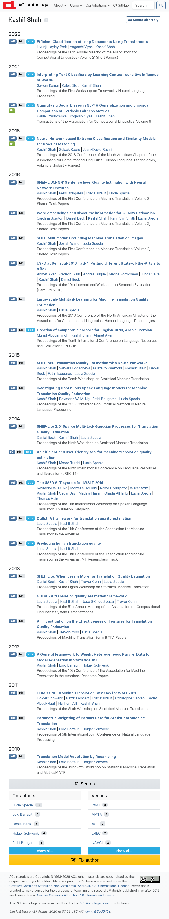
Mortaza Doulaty (83, 488)
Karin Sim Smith (122, 218)
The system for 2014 (70, 482)
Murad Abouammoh (52, 335)
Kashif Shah (105, 47)
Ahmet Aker (46, 274)
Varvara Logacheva (74, 368)
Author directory (145, 20)
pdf (12, 41)
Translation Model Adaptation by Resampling (76, 756)
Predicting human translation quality (69, 543)
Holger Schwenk (95, 665)
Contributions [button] (96, 5)
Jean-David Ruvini (97, 149)
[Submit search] (161, 5)
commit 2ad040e (97, 911)
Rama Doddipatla (113, 488)
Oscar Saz (67, 493)
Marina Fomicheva (123, 274)
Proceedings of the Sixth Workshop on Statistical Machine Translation (92, 708)
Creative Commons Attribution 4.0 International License (75, 895)
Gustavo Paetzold (107, 368)
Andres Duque (94, 274)
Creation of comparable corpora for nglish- (94, 330)
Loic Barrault (22, 814)
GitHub (123, 5)
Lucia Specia (119, 193)
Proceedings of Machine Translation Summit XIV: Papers (82, 637)
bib (21, 41)
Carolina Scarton (50, 218)
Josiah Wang (69, 243)
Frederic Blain (69, 274)
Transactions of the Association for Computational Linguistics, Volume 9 (94, 121)
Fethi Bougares (71, 193)
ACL (95, 824)
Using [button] (74, 5)
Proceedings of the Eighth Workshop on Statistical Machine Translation (93, 587)
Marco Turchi (69, 463)
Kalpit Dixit (70, 85)
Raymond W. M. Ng (74, 399)
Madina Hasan (90, 493)
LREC (96, 833)
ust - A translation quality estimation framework (82, 596)
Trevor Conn (69, 632)
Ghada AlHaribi (116, 493)
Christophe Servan (130, 698)
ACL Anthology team (94, 903)
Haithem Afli (67, 703)
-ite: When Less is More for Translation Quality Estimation (93, 576)
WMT (96, 805)
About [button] (58, 5)
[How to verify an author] (45, 19)
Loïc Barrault (96, 193)
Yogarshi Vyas (81, 47)
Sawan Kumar (48, 85)
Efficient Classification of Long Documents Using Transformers (92, 41)
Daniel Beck (75, 218)
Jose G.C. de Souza (98, 601)
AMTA (97, 814)
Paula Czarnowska (52, 116)
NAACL (98, 842)
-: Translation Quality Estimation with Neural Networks (92, 363)
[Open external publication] (12, 452)
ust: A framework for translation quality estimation (84, 518)
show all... (45, 851)
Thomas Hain (47, 498)
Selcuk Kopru (69, 149)
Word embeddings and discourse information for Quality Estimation (96, 213)
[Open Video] (12, 110)
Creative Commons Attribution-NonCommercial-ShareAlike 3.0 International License (69, 886)
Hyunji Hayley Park (52, 47)
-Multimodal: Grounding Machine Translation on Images (90, 238)
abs (30, 41)
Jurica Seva (150, 274)
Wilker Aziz (139, 488)
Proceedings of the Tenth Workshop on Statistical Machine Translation (93, 379)
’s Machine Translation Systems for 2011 (86, 693)
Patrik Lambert (77, 698)
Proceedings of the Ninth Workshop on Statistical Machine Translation (92, 443)
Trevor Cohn (91, 581)
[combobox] (143, 5)
